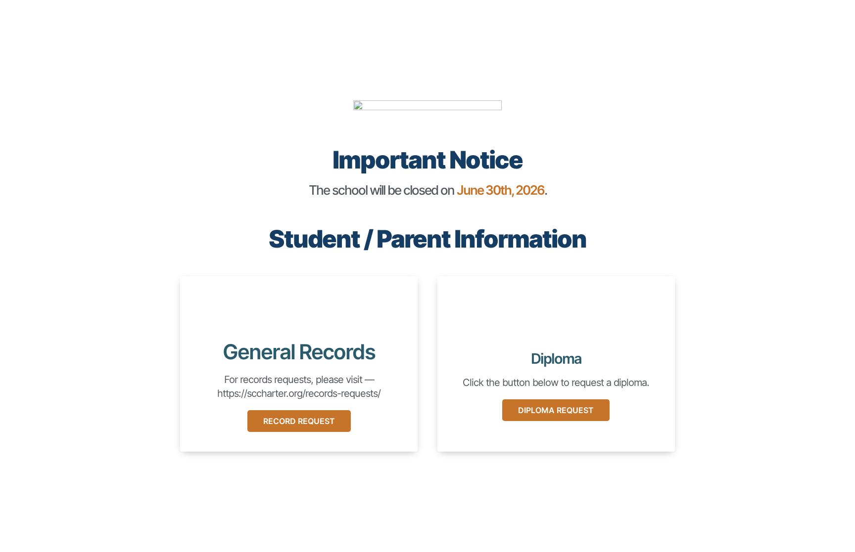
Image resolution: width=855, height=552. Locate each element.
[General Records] (299, 312)
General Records (299, 351)
